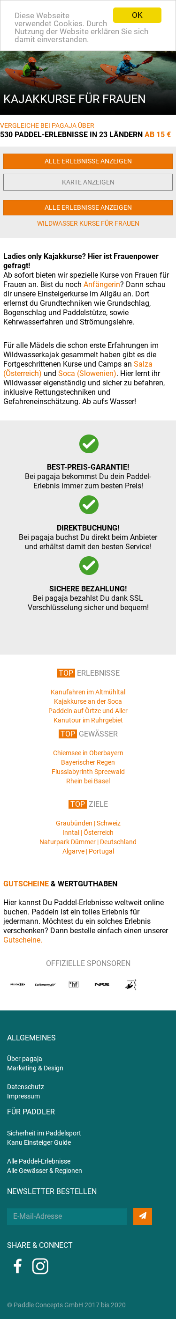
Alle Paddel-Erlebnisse (38, 1161)
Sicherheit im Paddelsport (44, 1133)
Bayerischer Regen (88, 762)
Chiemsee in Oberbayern (88, 753)
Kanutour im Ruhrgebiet (88, 720)
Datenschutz (25, 1087)
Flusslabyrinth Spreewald (88, 771)
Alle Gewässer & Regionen (44, 1170)
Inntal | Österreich (88, 832)
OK (137, 15)
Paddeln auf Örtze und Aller (88, 711)
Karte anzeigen (88, 182)
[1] (142, 1216)
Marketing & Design (35, 1068)
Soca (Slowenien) (87, 373)
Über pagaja (24, 1058)
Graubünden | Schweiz (88, 823)
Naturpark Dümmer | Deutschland (88, 842)
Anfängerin (102, 284)
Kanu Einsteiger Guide (39, 1142)
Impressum (23, 1096)
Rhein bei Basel (88, 781)
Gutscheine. (22, 940)
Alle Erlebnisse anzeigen (88, 161)
